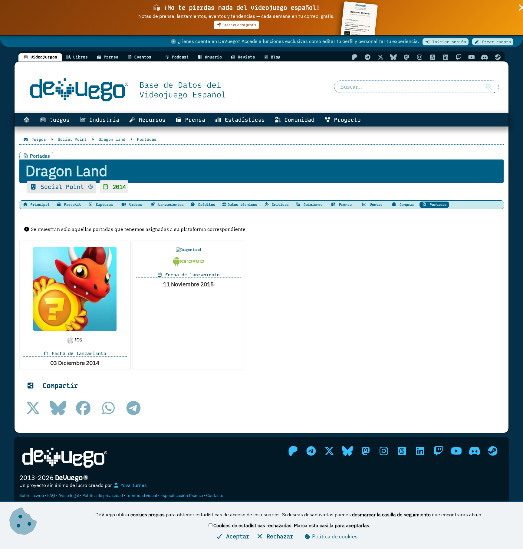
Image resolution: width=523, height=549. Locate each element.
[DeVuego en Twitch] (458, 57)
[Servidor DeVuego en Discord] (485, 57)
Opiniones (312, 204)
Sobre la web (31, 495)
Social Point (62, 187)
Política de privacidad (102, 495)
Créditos (205, 204)
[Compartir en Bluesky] (58, 408)
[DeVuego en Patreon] (354, 57)
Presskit (71, 204)
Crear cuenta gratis (239, 25)
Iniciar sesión (448, 41)
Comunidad (297, 120)
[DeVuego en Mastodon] (406, 57)
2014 (117, 186)
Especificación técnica (181, 495)
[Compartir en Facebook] (83, 408)
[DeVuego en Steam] (498, 57)
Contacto (214, 495)
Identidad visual (141, 495)
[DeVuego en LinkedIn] (445, 57)
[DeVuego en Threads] (432, 57)
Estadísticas (243, 120)
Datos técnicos (242, 204)
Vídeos (134, 204)
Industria (102, 120)
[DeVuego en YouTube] (471, 57)
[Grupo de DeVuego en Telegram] (367, 57)
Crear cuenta (495, 41)
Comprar (405, 204)
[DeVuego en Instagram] (419, 57)
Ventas (375, 204)
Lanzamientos (170, 204)
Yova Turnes (133, 485)
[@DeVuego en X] (380, 57)
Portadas (437, 204)
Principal (39, 204)
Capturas (103, 204)
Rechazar (278, 536)
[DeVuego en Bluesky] (393, 57)
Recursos (151, 120)
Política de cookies (334, 536)
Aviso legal (68, 495)
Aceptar (236, 536)
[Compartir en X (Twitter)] (33, 408)
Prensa (193, 120)
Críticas (279, 204)
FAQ (51, 495)
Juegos (58, 120)
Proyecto (346, 120)
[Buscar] (488, 87)
